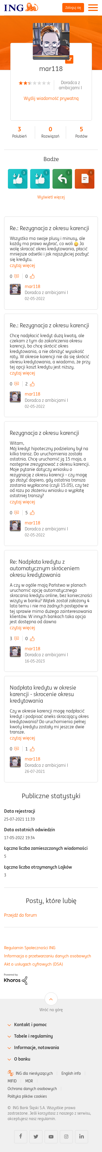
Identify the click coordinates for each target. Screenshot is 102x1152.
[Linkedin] (81, 1136)
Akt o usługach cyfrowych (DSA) (33, 964)
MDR (29, 1081)
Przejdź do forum (20, 915)
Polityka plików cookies (27, 1096)
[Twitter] (35, 1136)
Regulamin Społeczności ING (29, 947)
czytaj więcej (22, 265)
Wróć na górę (51, 1009)
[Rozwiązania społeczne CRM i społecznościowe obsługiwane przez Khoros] (15, 978)
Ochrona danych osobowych (32, 1088)
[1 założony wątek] (84, 179)
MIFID (12, 1081)
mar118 (32, 286)
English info (71, 1073)
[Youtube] (51, 1136)
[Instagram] (66, 1136)
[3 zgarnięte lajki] (17, 179)
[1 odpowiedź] (62, 179)
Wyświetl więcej (51, 197)
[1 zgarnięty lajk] (40, 179)
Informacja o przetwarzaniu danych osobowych (47, 955)
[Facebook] (20, 1136)
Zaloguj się (73, 7)
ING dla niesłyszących (34, 1073)
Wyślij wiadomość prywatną (51, 98)
